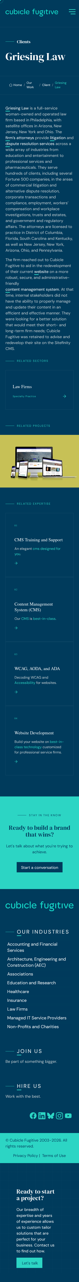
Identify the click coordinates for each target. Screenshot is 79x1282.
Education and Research (31, 983)
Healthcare (18, 991)
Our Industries (43, 931)
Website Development (34, 733)
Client (46, 85)
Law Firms (22, 386)
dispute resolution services (29, 143)
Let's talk (29, 1263)
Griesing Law (17, 108)
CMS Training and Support (38, 540)
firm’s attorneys (19, 137)
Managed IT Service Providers (36, 1018)
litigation (58, 137)
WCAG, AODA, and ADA (37, 668)
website (41, 271)
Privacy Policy (25, 1155)
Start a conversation (39, 867)
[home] (37, 12)
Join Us (30, 1051)
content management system (32, 289)
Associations (20, 974)
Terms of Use (54, 1155)
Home (17, 85)
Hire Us (29, 1086)
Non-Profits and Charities (33, 1026)
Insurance (17, 1000)
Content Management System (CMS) (33, 607)
